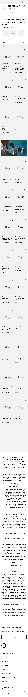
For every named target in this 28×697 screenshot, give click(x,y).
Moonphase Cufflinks (7, 356)
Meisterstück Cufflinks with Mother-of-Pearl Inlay (6, 268)
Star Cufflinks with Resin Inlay (19, 417)
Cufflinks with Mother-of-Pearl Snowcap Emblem (19, 208)
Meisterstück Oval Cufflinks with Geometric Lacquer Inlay (7, 388)
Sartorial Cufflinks (19, 126)
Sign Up (14, 637)
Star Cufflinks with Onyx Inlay (7, 207)
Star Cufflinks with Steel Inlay (19, 179)
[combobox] (14, 9)
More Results (14, 441)
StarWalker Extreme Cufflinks (7, 67)
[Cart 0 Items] (25, 7)
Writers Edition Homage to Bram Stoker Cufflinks (19, 68)
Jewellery (11, 12)
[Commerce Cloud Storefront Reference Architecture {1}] (14, 5)
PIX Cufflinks (5, 96)
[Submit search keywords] (2, 8)
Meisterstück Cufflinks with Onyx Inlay (20, 98)
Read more (4, 24)
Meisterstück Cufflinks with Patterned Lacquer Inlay (7, 298)
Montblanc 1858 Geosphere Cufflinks (7, 179)
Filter (3, 42)
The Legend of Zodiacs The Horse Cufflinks (7, 128)
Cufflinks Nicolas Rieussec (19, 327)
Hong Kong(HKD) (8, 687)
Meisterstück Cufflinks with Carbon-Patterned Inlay (19, 388)
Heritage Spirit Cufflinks (18, 267)
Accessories (4, 12)
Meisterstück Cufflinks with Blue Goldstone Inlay (7, 238)
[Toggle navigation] (3, 6)
